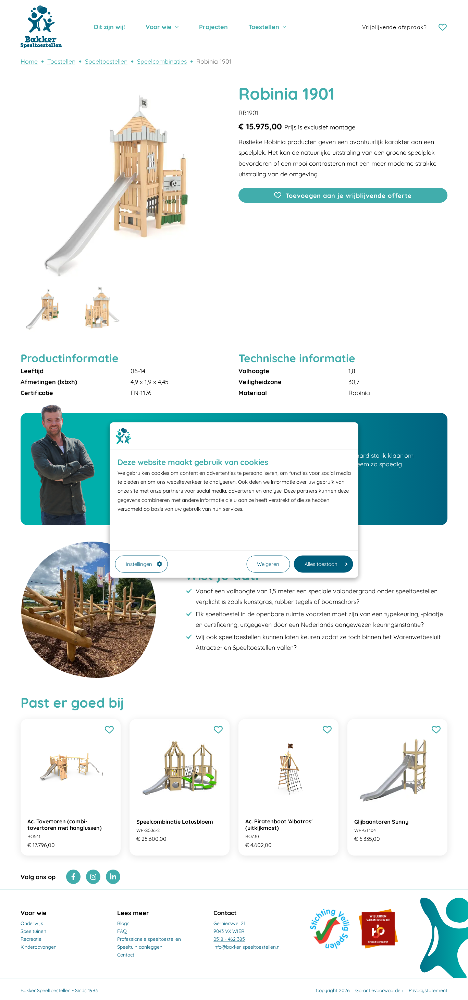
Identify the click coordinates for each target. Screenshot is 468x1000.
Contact (125, 955)
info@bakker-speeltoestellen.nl (247, 947)
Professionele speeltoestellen (149, 939)
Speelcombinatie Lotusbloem (174, 821)
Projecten (213, 27)
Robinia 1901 (214, 61)
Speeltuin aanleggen (139, 947)
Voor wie (159, 27)
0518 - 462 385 (229, 939)
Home (29, 61)
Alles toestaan (321, 563)
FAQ (122, 931)
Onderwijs (32, 923)
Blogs (123, 923)
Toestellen (263, 27)
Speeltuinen (33, 931)
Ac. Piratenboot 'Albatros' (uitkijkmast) (278, 824)
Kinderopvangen (39, 947)
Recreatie (31, 939)
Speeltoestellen (106, 61)
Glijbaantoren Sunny (381, 821)
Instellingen (139, 563)
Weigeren (268, 563)
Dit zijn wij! (109, 27)
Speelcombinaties (162, 61)
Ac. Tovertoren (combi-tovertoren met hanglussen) (64, 824)
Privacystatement (428, 990)
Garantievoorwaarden (379, 990)
